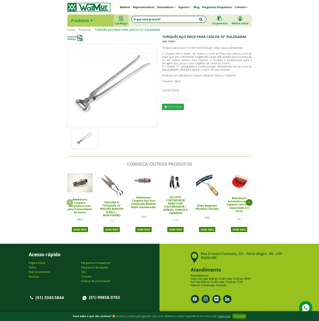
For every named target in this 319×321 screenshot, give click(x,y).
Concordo (239, 316)
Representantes (143, 7)
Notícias (34, 276)
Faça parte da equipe (94, 267)
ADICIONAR (174, 107)
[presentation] (249, 202)
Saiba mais (80, 229)
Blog (197, 7)
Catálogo (121, 23)
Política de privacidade (95, 281)
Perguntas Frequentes (217, 7)
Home (71, 29)
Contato (86, 276)
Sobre (32, 267)
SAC (83, 272)
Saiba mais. (224, 316)
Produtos (80, 20)
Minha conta (240, 23)
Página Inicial (37, 263)
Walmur (125, 7)
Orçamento (219, 23)
